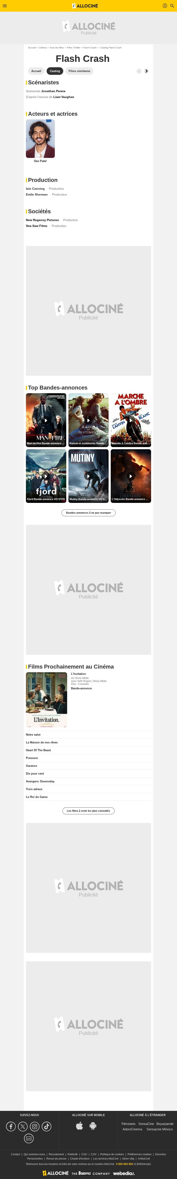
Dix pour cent (35, 773)
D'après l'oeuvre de (39, 97)
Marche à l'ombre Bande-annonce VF (131, 443)
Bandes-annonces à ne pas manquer (88, 512)
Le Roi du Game (36, 797)
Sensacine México (160, 1129)
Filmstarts (129, 1124)
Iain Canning (35, 188)
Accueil (32, 47)
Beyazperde (165, 1124)
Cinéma (43, 47)
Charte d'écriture (80, 1158)
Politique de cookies (112, 1154)
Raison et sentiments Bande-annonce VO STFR (89, 443)
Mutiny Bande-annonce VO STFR (89, 499)
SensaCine (146, 1124)
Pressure (32, 758)
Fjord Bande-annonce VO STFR (46, 499)
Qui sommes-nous (34, 1154)
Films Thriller (73, 47)
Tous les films (57, 47)
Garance (31, 765)
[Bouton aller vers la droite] (146, 71)
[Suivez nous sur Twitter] (23, 1126)
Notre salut (33, 734)
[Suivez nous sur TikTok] (47, 1126)
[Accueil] (85, 6)
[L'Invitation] (46, 699)
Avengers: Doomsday (40, 781)
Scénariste (33, 91)
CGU (84, 1154)
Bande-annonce (81, 688)
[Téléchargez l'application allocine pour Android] (95, 1125)
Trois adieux (34, 789)
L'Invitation (78, 673)
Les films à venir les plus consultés (88, 810)
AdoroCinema (132, 1129)
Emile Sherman (37, 194)
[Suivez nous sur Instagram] (35, 1126)
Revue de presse (56, 1158)
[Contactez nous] (29, 1138)
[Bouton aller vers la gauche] (139, 71)
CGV (93, 1154)
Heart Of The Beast (38, 750)
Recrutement (56, 1154)
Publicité (73, 1154)
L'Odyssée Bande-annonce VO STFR (131, 499)
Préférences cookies (140, 1154)
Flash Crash (89, 47)
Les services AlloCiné (106, 1158)
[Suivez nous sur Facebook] (11, 1126)
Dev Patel (40, 161)
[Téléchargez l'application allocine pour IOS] (82, 1125)
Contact (15, 1154)
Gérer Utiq (128, 1158)
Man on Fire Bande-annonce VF (46, 443)
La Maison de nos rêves (42, 742)
